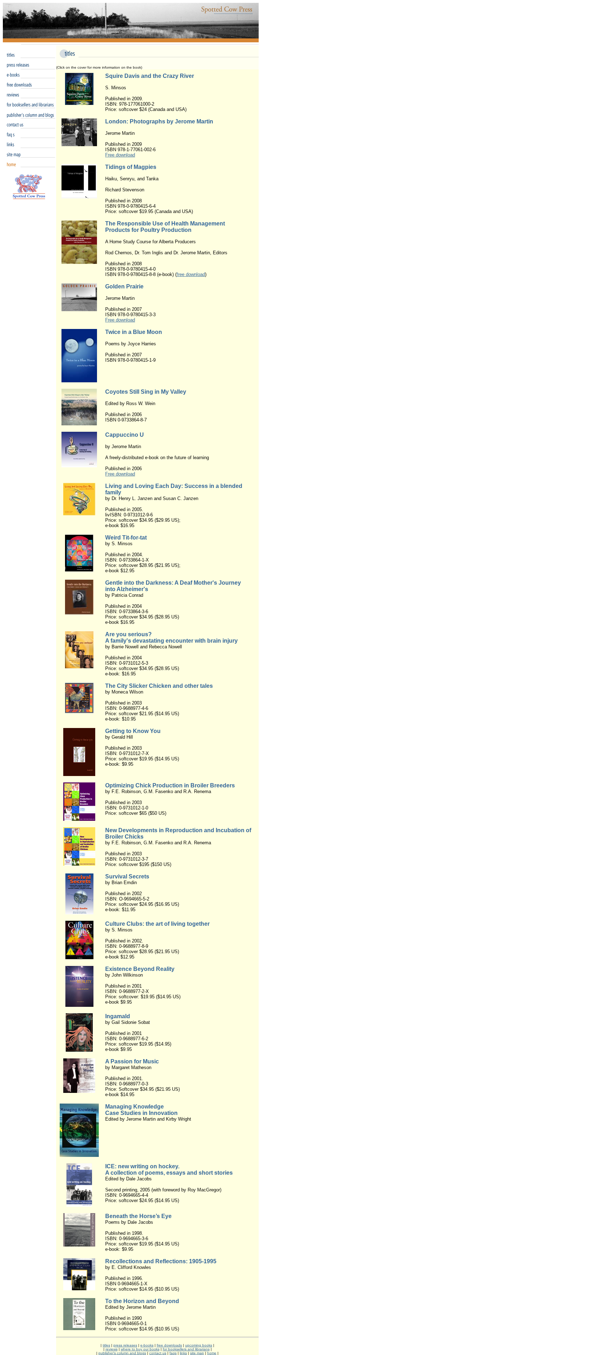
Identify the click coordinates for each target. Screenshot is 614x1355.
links (183, 1353)
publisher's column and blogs (122, 1353)
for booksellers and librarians (186, 1349)
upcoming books (198, 1345)
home (211, 1353)
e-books (147, 1345)
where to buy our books (140, 1349)
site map (197, 1353)
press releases (125, 1345)
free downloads (169, 1345)
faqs (173, 1353)
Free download (120, 155)
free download (191, 274)
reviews (112, 1349)
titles (106, 1345)
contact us (157, 1353)
